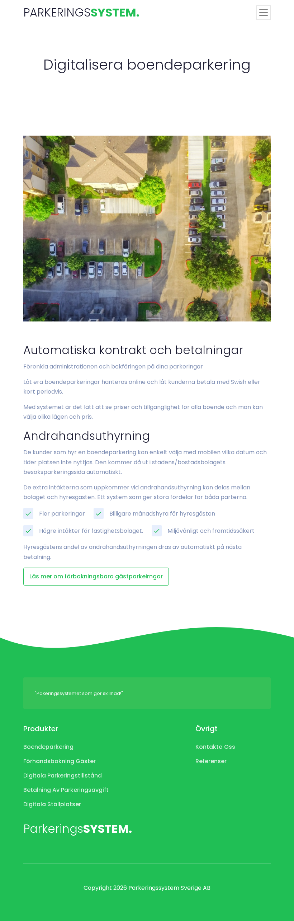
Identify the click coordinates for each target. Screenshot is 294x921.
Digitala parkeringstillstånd (62, 775)
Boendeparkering (48, 747)
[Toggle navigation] (263, 12)
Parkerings (77, 829)
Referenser (211, 761)
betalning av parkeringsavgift (66, 790)
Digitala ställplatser (52, 804)
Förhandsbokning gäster (59, 761)
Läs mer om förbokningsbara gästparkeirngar (96, 576)
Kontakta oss (215, 747)
